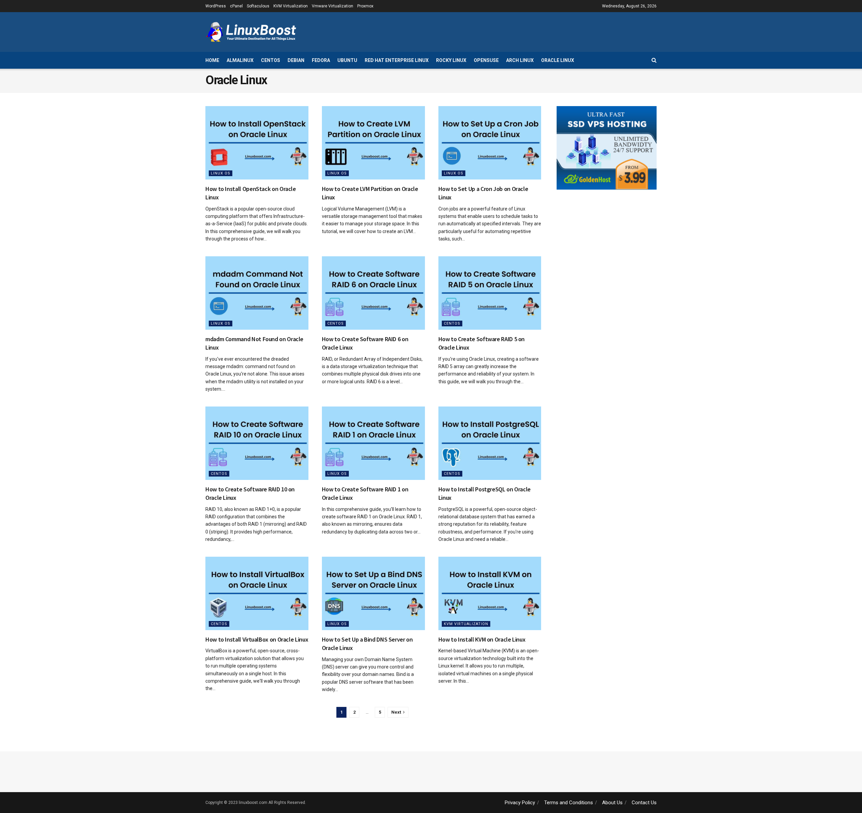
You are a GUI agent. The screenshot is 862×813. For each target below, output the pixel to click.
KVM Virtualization (290, 6)
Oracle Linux (557, 60)
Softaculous (258, 6)
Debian (296, 60)
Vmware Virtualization (332, 6)
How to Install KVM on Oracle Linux (482, 639)
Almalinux (240, 60)
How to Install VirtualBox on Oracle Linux (256, 639)
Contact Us (644, 803)
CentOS (270, 60)
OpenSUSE (486, 60)
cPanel (236, 6)
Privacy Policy (520, 803)
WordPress (215, 6)
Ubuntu (347, 60)
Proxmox (365, 6)
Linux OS (220, 173)
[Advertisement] (534, 31)
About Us (612, 803)
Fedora (321, 60)
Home (212, 60)
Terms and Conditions (568, 803)
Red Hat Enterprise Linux (397, 60)
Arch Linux (520, 60)
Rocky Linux (451, 60)
